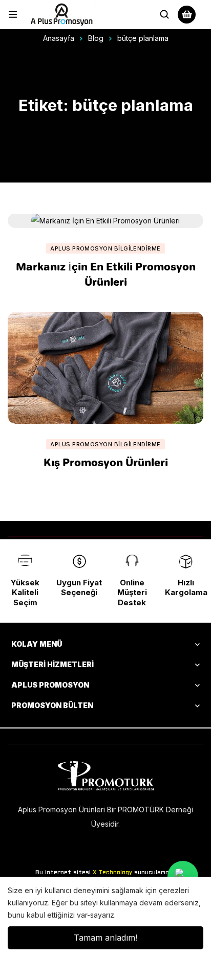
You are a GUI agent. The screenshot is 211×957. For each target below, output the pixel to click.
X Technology (112, 872)
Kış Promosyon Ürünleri (106, 462)
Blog (95, 38)
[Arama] (164, 14)
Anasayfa (58, 38)
